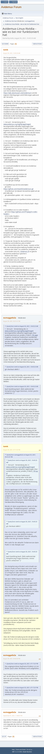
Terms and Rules (20, 749)
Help (13, 749)
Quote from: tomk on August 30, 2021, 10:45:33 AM (22, 326)
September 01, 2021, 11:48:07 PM (12, 715)
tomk (5, 49)
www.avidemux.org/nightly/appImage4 (17, 124)
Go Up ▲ (29, 749)
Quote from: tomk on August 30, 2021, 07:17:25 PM (22, 664)
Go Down (5, 44)
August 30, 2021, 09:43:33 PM (11, 658)
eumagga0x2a (29, 21)
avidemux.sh (24, 252)
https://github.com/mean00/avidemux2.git (18, 189)
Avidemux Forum (11, 6)
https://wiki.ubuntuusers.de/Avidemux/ (17, 93)
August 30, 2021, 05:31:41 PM (11, 321)
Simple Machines (27, 751)
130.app (34, 335)
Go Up (4, 736)
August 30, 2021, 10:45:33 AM (11, 53)
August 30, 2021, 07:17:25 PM (11, 450)
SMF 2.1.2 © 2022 (17, 751)
